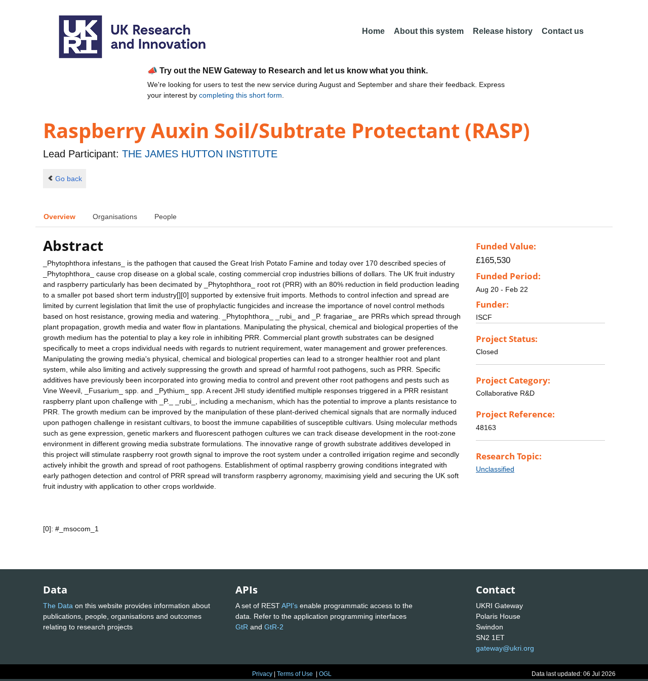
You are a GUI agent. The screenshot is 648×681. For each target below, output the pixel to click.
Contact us (563, 31)
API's (289, 606)
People (165, 216)
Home (373, 31)
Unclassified (495, 469)
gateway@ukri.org (505, 648)
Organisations (115, 216)
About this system (429, 31)
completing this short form (240, 95)
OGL (325, 673)
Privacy (262, 673)
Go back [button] (68, 179)
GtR (241, 627)
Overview (59, 216)
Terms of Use (295, 673)
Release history (503, 31)
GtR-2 (274, 627)
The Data (58, 606)
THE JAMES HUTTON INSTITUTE (199, 153)
